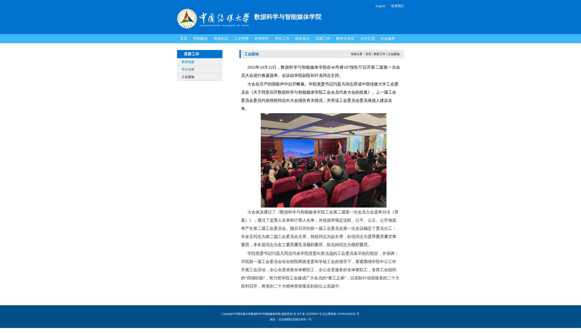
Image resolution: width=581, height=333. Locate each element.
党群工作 (379, 54)
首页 (368, 54)
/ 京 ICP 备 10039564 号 (307, 313)
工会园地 (393, 54)
